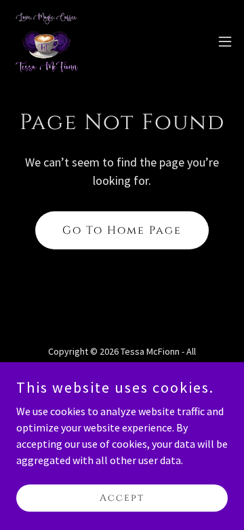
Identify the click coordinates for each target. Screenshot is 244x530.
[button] (225, 41)
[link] (46, 41)
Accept (122, 497)
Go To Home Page (122, 230)
